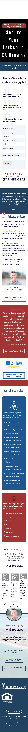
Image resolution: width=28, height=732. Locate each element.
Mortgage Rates (5, 580)
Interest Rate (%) (8, 148)
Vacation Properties (23, 578)
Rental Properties (23, 576)
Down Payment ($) (9, 141)
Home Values (4, 576)
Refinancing (15, 577)
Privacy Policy (14, 719)
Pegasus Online (14, 725)
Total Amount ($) (8, 134)
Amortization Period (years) (11, 155)
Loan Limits (4, 578)
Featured (5, 574)
